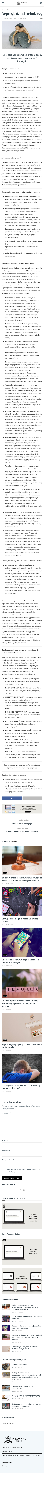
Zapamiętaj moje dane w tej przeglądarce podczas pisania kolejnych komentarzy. (22, 1170)
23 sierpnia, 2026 (7, 883)
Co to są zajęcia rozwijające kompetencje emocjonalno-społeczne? (27, 1405)
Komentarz (6, 1113)
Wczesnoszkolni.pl (8, 1423)
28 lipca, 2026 (7, 1050)
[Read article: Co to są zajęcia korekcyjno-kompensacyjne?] (6, 1388)
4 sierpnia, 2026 (7, 965)
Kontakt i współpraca (33, 1456)
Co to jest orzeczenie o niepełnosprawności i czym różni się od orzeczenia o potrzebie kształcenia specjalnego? (26, 1376)
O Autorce (11, 1456)
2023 (8, 10)
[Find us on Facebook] (20, 1190)
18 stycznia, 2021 (18, 1409)
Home (3, 10)
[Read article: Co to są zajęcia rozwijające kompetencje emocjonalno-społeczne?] (6, 1406)
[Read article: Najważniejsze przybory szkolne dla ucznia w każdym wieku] (22, 1027)
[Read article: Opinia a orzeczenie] (6, 1366)
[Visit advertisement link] (22, 808)
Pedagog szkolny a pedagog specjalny (26, 1396)
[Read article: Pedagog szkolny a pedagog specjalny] (6, 1398)
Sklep (4, 1456)
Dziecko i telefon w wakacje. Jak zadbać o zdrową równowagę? (26, 1327)
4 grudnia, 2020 (17, 1391)
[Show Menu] (3, 3)
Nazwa (5, 1140)
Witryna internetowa (9, 1160)
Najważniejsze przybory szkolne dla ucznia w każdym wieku (25, 1348)
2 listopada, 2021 (18, 1367)
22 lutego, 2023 (7, 18)
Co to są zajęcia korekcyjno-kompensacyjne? (22, 1387)
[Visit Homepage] (21, 3)
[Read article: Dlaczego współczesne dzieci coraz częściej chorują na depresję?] (22, 1068)
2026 (5, 873)
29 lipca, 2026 (7, 1009)
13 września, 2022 (18, 1398)
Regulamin (20, 1456)
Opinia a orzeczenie (19, 1364)
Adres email (7, 1150)
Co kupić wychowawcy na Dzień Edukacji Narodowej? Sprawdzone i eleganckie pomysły (20, 1003)
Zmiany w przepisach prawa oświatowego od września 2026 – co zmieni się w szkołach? (22, 879)
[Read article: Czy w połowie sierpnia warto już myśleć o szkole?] (22, 901)
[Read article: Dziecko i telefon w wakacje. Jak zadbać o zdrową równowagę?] (22, 942)
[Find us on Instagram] (23, 1190)
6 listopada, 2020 (18, 1382)
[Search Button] (41, 3)
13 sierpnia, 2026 (7, 924)
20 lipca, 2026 (7, 1091)
